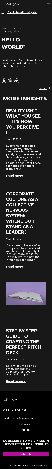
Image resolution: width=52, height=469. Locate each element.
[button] (48, 4)
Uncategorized (11, 31)
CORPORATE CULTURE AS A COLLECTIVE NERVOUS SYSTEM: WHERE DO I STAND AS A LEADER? (22, 213)
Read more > (16, 175)
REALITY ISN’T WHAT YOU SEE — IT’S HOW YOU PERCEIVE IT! (23, 121)
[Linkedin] (23, 430)
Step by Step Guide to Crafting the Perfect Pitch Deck (23, 341)
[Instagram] (28, 430)
